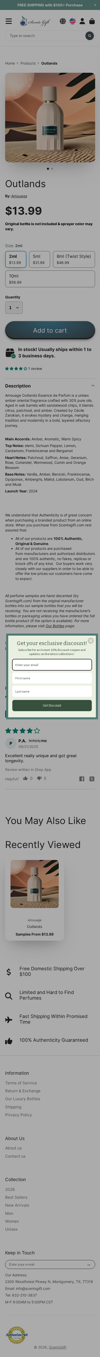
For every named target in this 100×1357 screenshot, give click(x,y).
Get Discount (52, 705)
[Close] (91, 641)
